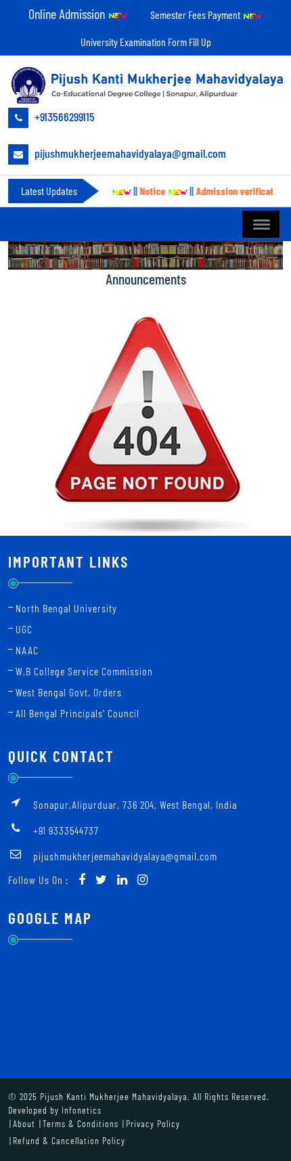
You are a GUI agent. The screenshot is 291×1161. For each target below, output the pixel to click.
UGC (24, 628)
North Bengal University (66, 607)
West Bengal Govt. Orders (69, 691)
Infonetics (82, 1110)
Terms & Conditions (80, 1123)
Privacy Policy (153, 1123)
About (24, 1123)
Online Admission (68, 13)
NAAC (27, 649)
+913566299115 (63, 116)
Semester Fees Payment (196, 14)
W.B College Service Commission (84, 670)
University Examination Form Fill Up (146, 41)
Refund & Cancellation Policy (69, 1140)
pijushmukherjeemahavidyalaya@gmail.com (129, 153)
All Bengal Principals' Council (77, 712)
